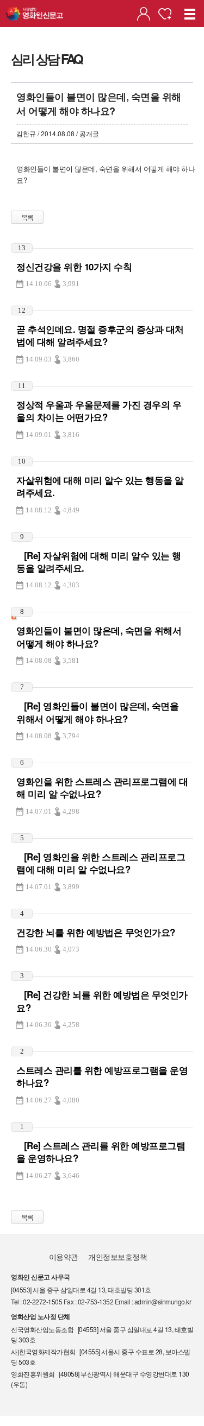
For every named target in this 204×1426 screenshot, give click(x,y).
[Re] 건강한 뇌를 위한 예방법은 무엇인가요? (102, 1000)
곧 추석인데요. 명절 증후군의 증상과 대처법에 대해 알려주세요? (100, 335)
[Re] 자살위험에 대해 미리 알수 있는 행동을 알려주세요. (98, 561)
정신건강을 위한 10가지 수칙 (74, 266)
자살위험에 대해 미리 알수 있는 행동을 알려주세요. (100, 486)
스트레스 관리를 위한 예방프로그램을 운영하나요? (102, 1076)
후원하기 (164, 14)
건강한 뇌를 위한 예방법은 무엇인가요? (95, 932)
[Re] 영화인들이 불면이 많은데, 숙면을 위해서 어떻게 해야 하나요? (97, 712)
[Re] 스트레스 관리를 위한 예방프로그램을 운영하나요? (100, 1151)
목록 (27, 216)
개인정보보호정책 (117, 1256)
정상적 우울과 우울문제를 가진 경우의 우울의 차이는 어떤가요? (98, 410)
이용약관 (63, 1256)
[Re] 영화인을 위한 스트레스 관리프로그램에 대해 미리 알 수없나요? (100, 863)
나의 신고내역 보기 (143, 14)
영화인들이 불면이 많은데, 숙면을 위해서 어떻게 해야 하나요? (98, 636)
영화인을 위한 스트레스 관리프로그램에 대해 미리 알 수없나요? (102, 787)
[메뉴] (190, 13)
